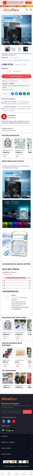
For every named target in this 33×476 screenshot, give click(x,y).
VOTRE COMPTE (6, 448)
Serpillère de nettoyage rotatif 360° (8, 385)
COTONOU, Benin (13, 81)
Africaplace (11, 115)
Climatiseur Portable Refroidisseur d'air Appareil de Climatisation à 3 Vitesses (20, 150)
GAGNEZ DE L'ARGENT (8, 442)
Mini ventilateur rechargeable (20, 332)
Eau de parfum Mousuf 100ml (20, 385)
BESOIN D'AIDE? (6, 454)
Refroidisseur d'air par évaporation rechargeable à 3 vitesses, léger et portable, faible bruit (8, 150)
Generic (9, 60)
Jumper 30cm (6, 360)
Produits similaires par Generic (21, 60)
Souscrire (27, 412)
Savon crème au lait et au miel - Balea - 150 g (20, 360)
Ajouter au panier (16, 76)
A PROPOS (4, 436)
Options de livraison (7, 89)
